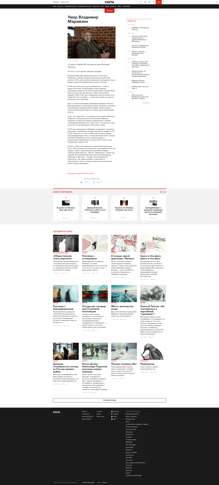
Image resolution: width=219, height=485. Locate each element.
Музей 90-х (129, 467)
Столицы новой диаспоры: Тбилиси (122, 257)
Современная (71, 6)
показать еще (109, 400)
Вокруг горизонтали (131, 416)
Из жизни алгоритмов (132, 426)
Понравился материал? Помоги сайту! (81, 173)
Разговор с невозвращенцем (63, 307)
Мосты (127, 421)
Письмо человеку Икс (124, 364)
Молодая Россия (130, 419)
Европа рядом (129, 447)
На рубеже (129, 437)
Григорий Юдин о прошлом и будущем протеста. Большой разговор (153, 211)
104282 (124, 319)
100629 (155, 279)
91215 (123, 378)
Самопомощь (129, 432)
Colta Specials (126, 6)
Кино (54, 6)
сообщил (77, 71)
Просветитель (129, 434)
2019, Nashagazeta (74, 60)
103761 (67, 325)
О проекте (56, 2)
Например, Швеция (131, 439)
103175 (96, 330)
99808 (124, 277)
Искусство (60, 6)
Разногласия (129, 460)
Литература (96, 6)
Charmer (105, 482)
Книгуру (128, 473)
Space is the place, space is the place (150, 257)
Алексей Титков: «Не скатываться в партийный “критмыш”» (152, 310)
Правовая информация (88, 482)
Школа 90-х (129, 470)
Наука (119, 6)
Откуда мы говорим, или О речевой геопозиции (94, 309)
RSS (115, 419)
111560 (66, 384)
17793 (65, 273)
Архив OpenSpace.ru (87, 416)
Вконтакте (116, 411)
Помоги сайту (65, 2)
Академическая (84, 6)
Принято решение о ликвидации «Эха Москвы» (139, 53)
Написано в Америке (131, 452)
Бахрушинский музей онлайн (134, 475)
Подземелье (147, 364)
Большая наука (130, 455)
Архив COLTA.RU (86, 419)
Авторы (99, 414)
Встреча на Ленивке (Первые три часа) (124, 209)
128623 (155, 372)
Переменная (129, 450)
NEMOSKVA (129, 442)
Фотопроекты (85, 414)
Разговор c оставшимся (89, 257)
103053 (96, 273)
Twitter (115, 416)
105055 (153, 337)
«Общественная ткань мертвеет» (62, 257)
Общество (113, 6)
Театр (102, 6)
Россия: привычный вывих (60, 253)
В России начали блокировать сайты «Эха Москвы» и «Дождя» (140, 96)
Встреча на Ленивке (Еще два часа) (66, 209)
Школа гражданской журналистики (135, 462)
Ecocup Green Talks (131, 429)
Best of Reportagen (131, 444)
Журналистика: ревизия (132, 414)
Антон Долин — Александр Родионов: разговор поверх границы (95, 368)
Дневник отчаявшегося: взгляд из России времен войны (65, 368)
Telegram (116, 414)
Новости (109, 10)
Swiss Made (129, 457)
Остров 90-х (129, 465)
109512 (94, 392)
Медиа (107, 6)
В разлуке (84, 253)
